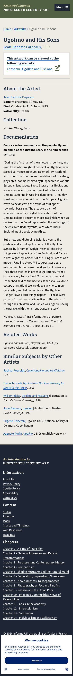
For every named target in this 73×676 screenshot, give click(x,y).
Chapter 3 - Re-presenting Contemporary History (34, 562)
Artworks (20, 29)
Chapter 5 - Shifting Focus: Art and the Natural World (36, 572)
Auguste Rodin (12, 434)
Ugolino (27, 408)
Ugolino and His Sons (35, 396)
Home (7, 29)
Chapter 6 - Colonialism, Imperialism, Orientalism (34, 576)
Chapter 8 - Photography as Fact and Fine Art (31, 585)
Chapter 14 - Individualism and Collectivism (30, 618)
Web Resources (12, 530)
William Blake (11, 396)
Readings (9, 535)
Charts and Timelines (16, 525)
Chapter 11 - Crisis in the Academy (24, 604)
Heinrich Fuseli (12, 383)
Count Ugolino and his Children (45, 370)
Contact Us (10, 498)
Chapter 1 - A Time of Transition (23, 549)
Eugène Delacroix (14, 421)
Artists (7, 512)
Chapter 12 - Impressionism (20, 608)
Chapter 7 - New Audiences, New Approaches (31, 581)
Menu (60, 7)
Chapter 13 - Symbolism (18, 613)
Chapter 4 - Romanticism (18, 567)
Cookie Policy (11, 488)
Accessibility (10, 493)
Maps (6, 521)
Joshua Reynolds (14, 370)
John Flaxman (12, 408)
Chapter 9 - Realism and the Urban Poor (28, 590)
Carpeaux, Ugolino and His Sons (33, 63)
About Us (8, 479)
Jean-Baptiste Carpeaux (22, 47)
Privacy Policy (11, 484)
